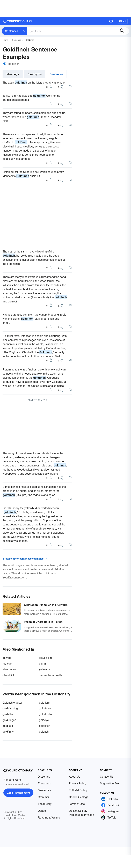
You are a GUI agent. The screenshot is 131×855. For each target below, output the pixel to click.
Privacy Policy (77, 783)
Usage (42, 811)
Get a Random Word (18, 792)
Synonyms (35, 74)
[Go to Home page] (17, 21)
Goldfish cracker (12, 702)
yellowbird (45, 669)
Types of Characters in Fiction (43, 622)
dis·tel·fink (9, 675)
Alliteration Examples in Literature (46, 605)
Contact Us (106, 776)
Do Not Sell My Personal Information (81, 813)
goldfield (8, 726)
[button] (111, 21)
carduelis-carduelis (50, 675)
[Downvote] (62, 87)
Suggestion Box (109, 783)
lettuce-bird (46, 658)
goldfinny (8, 731)
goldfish (44, 731)
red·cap (7, 663)
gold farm (44, 702)
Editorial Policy (78, 790)
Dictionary (44, 776)
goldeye (44, 720)
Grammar (43, 797)
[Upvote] (50, 87)
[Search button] (124, 31)
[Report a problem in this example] (70, 87)
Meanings (12, 74)
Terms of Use (77, 804)
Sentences (11, 31)
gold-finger (9, 720)
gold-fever (45, 708)
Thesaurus (44, 783)
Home (5, 39)
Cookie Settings (78, 797)
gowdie (7, 658)
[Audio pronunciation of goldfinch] (5, 64)
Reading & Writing (49, 817)
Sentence (16, 39)
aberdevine (9, 669)
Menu (122, 21)
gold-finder (45, 714)
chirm (42, 663)
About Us (74, 776)
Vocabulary (45, 804)
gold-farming (10, 708)
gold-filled (8, 714)
